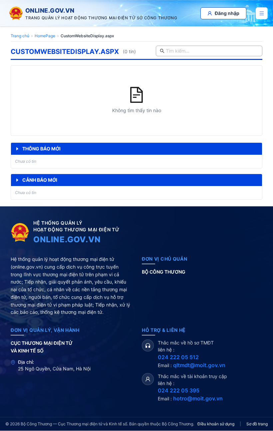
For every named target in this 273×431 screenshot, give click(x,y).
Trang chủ (20, 35)
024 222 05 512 (178, 357)
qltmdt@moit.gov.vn (199, 365)
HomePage (45, 35)
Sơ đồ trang (257, 423)
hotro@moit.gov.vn (198, 398)
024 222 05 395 (178, 390)
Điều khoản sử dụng (215, 423)
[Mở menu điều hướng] (262, 13)
